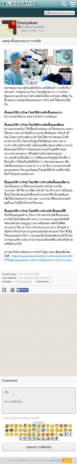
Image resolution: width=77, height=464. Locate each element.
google (12, 290)
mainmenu (72, 4)
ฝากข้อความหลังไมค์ (33, 27)
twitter (4, 290)
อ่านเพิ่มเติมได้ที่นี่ (54, 460)
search (63, 4)
